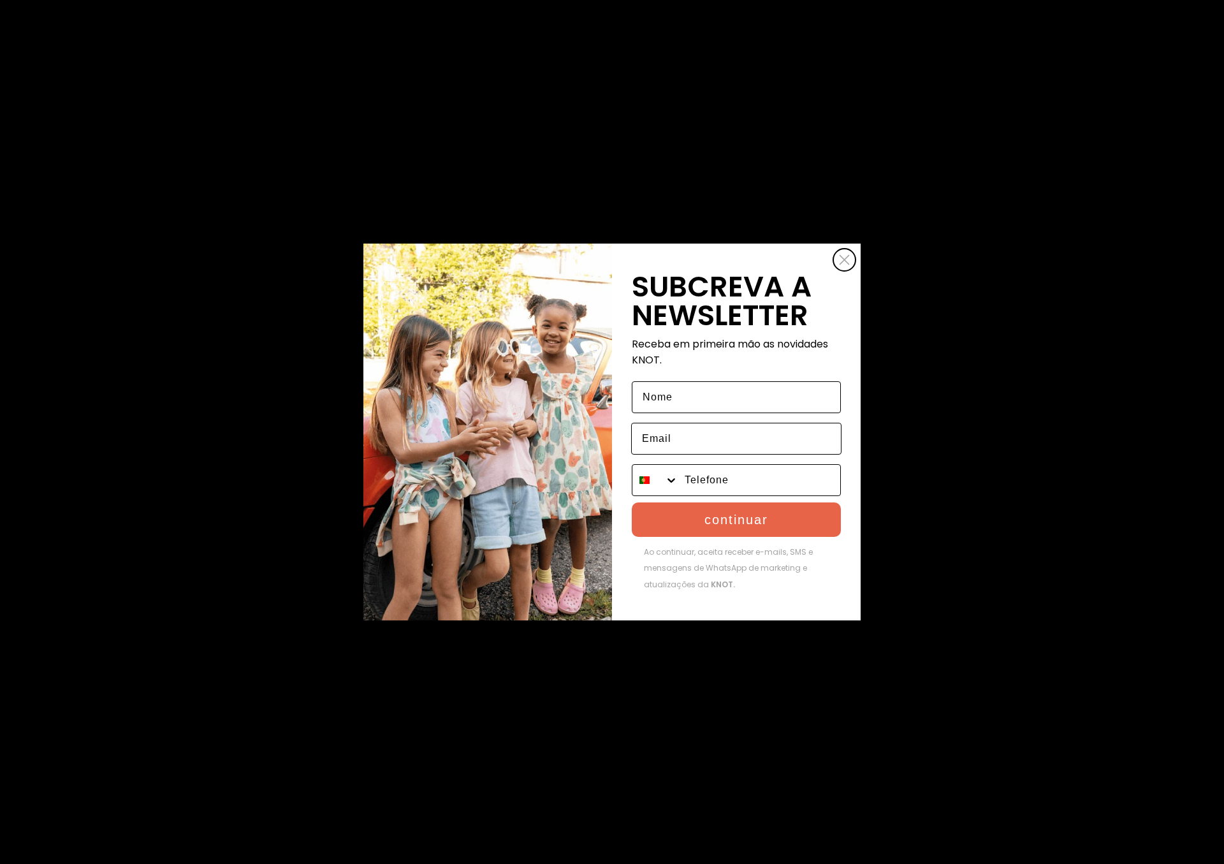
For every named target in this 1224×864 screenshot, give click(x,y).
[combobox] (655, 480)
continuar (736, 520)
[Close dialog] (844, 260)
